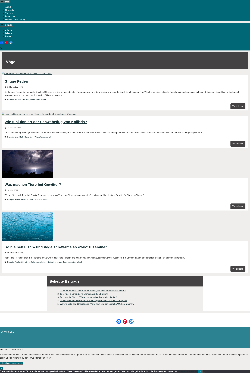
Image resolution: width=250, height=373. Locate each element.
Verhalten (38, 199)
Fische (17, 199)
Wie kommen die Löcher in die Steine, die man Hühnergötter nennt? (93, 290)
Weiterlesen (237, 106)
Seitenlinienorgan (55, 262)
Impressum (10, 16)
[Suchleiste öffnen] (2, 49)
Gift (23, 99)
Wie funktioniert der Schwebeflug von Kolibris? (46, 122)
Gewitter (24, 199)
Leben (8, 36)
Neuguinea (30, 99)
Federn (18, 99)
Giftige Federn (17, 81)
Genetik (18, 137)
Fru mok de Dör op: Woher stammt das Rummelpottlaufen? (88, 297)
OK (200, 371)
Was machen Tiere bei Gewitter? (33, 185)
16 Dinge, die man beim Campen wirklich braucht (84, 294)
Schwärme (25, 262)
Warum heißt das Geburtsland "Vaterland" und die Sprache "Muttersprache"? (97, 304)
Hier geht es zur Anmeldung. (11, 363)
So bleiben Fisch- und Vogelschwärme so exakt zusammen (56, 247)
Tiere (38, 99)
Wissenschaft (45, 137)
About (8, 7)
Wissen (8, 33)
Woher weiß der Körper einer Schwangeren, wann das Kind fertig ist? (93, 300)
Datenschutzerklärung (15, 19)
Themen (9, 13)
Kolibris (25, 137)
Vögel (43, 99)
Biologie (10, 99)
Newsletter (10, 10)
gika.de (8, 30)
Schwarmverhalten (38, 262)
